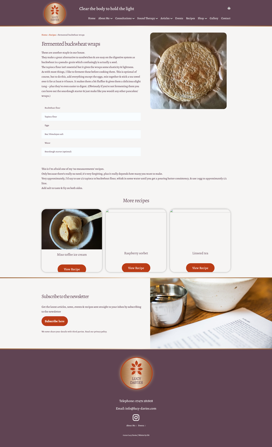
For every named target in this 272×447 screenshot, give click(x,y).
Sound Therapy (146, 18)
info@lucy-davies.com (140, 408)
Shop (201, 18)
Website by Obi (143, 435)
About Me (104, 18)
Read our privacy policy (95, 331)
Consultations (123, 18)
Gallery (214, 18)
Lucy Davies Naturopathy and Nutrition (55, 13)
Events (179, 18)
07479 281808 (144, 401)
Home (91, 18)
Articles (165, 18)
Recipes (190, 18)
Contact (225, 18)
